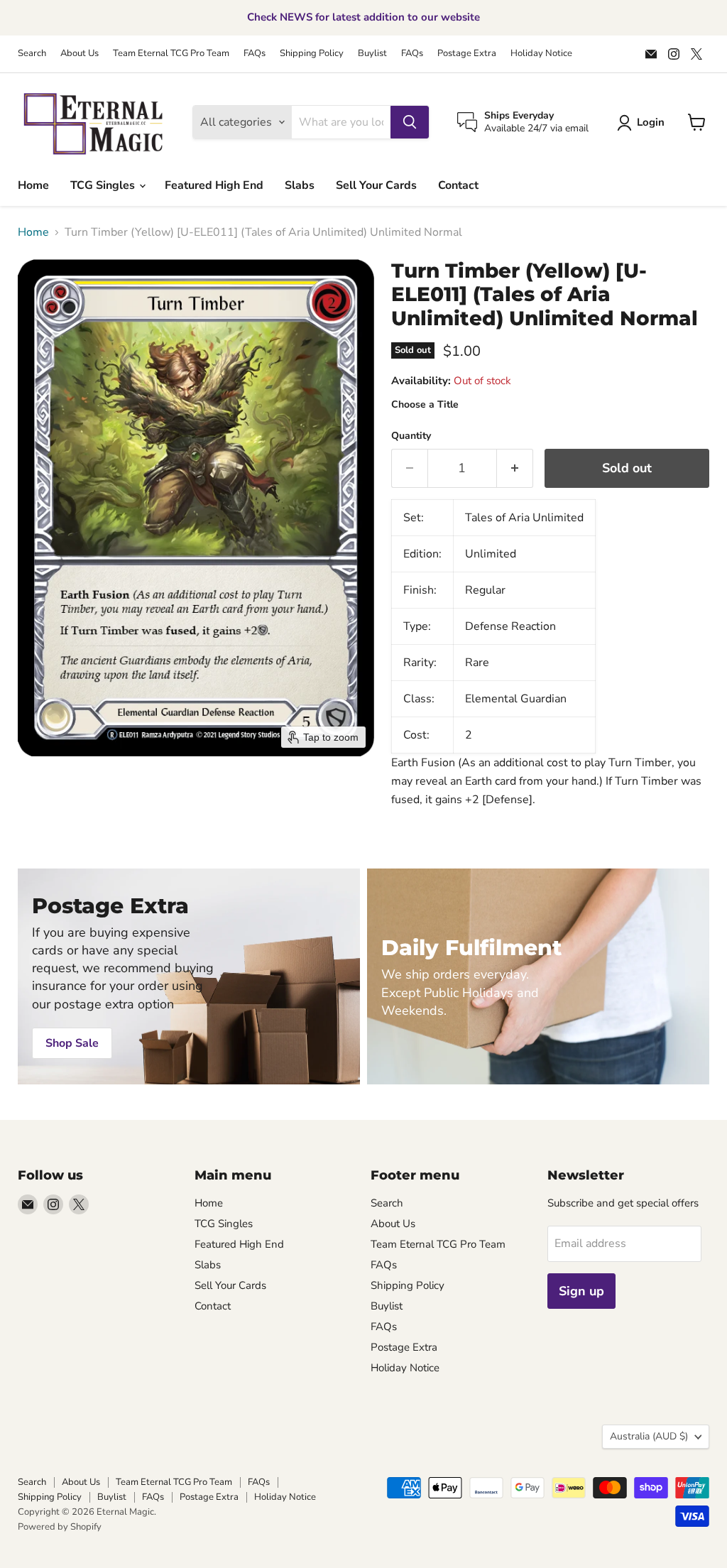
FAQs (255, 53)
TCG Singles (104, 185)
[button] (643, 122)
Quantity (411, 436)
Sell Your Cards (376, 185)
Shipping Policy (312, 53)
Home (33, 185)
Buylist (372, 53)
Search (32, 53)
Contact (458, 185)
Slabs (300, 185)
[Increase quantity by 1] (515, 468)
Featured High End (214, 185)
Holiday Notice (541, 53)
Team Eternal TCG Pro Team (171, 53)
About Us (79, 53)
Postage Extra (466, 53)
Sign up (581, 1291)
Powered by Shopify (60, 1526)
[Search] (409, 122)
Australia (649, 1436)
